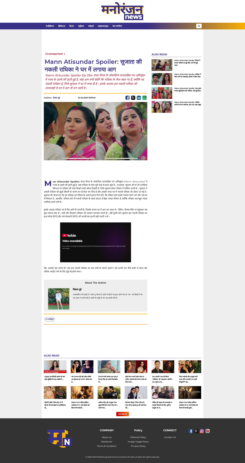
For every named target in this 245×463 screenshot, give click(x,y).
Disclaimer (106, 441)
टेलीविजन (50, 26)
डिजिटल (61, 26)
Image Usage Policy (138, 441)
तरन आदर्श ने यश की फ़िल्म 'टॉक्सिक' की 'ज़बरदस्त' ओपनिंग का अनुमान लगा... (162, 379)
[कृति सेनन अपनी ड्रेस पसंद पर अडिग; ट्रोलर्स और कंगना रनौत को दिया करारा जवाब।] (136, 366)
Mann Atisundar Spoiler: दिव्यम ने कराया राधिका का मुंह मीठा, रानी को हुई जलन (187, 62)
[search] (199, 26)
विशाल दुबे (56, 97)
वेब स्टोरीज (117, 26)
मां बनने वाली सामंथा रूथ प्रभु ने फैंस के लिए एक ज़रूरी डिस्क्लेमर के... (108, 379)
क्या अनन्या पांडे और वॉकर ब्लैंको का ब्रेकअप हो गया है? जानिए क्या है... (81, 379)
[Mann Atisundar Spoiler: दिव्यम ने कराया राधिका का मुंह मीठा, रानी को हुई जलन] (162, 65)
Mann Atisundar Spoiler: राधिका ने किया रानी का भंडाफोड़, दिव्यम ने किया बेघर (187, 75)
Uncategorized (54, 53)
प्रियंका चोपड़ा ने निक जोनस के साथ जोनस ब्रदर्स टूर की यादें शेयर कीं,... (135, 405)
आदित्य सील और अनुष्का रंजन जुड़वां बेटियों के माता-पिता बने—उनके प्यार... (108, 405)
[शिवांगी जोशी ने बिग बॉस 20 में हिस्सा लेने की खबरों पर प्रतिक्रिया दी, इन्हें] (55, 392)
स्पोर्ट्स (91, 26)
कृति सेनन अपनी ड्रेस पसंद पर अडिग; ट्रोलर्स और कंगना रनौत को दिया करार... (135, 379)
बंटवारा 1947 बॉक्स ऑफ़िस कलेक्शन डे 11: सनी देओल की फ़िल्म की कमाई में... (80, 405)
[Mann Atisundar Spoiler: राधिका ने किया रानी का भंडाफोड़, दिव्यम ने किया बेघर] (162, 79)
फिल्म (71, 26)
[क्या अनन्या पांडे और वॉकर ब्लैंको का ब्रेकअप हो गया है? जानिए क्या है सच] (82, 366)
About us (106, 437)
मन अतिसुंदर (50, 319)
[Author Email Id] (83, 289)
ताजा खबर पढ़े (122, 414)
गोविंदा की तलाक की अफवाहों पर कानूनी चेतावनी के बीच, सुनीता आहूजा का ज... (162, 405)
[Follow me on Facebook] (63, 97)
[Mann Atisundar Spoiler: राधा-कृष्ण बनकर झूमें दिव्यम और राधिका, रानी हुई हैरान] (162, 93)
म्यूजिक (81, 26)
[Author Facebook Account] (88, 289)
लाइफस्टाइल (103, 26)
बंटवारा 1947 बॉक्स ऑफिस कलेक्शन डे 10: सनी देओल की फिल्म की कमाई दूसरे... (188, 405)
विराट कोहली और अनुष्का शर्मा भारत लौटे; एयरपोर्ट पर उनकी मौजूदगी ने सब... (188, 379)
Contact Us (170, 437)
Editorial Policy (138, 437)
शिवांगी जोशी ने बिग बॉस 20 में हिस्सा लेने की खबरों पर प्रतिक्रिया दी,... (55, 405)
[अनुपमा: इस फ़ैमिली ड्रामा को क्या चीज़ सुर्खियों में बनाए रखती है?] (55, 366)
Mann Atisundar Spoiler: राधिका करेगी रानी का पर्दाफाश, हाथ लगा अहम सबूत (187, 103)
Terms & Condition (106, 446)
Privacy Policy (138, 446)
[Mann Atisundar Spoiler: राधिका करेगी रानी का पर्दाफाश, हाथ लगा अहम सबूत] (162, 107)
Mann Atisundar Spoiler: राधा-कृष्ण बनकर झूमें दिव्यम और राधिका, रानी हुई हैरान (187, 89)
